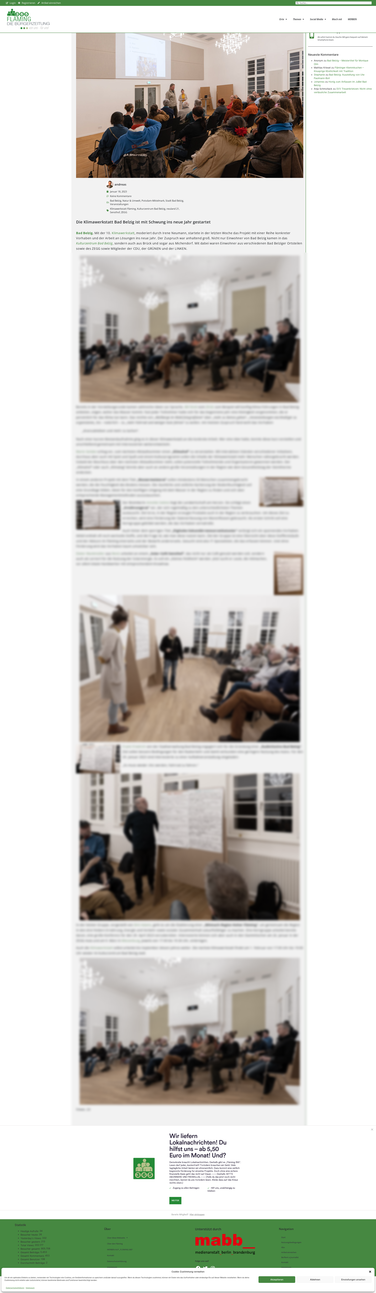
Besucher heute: (30, 1235)
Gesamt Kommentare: (33, 1256)
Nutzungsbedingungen (291, 1242)
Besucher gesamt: (31, 1249)
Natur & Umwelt (131, 200)
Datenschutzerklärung (15, 1288)
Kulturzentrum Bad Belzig (151, 208)
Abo (283, 1247)
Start (283, 1237)
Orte (281, 19)
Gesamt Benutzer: (31, 1259)
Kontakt (110, 1255)
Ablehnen (315, 1279)
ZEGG (124, 212)
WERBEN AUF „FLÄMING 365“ (120, 1249)
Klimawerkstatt (123, 233)
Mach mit (337, 19)
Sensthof (115, 212)
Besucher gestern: (31, 1242)
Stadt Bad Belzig (174, 200)
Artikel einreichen (288, 1252)
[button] (370, 1271)
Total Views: (28, 1245)
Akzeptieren (276, 1279)
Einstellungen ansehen (353, 1279)
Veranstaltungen (119, 204)
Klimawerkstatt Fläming (123, 208)
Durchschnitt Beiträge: (33, 1263)
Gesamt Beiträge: (30, 1252)
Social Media (316, 19)
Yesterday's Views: (31, 1238)
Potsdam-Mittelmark (153, 200)
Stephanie (319, 74)
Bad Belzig (115, 200)
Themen (297, 19)
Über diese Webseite (116, 1237)
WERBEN (352, 19)
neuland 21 (173, 208)
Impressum (30, 1288)
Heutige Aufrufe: (30, 1231)
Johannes (319, 81)
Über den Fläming (115, 1243)
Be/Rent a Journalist (290, 1257)
